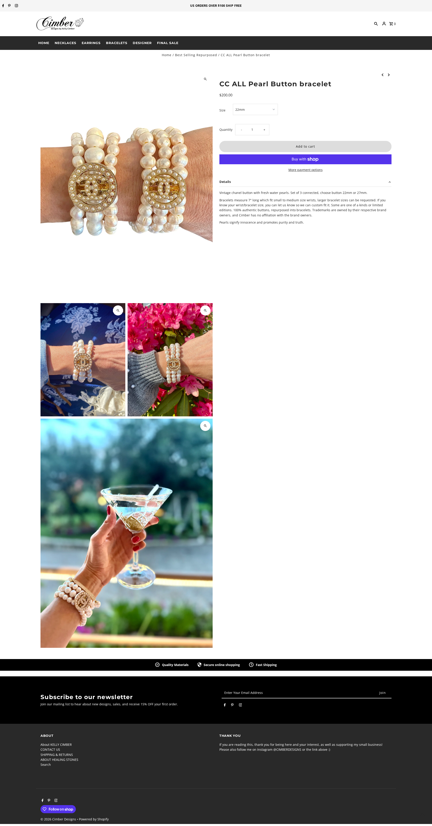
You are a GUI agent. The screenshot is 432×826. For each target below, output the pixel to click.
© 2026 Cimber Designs (58, 819)
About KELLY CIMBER (56, 744)
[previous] (382, 75)
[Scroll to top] (422, 814)
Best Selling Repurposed (196, 55)
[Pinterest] (9, 5)
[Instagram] (16, 5)
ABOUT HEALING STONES (59, 759)
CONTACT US (50, 749)
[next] (389, 75)
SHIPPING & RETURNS (56, 755)
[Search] (376, 23)
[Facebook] (2, 5)
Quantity (225, 129)
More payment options (305, 170)
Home (166, 55)
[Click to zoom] (205, 79)
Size (222, 110)
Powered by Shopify (94, 819)
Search (45, 764)
